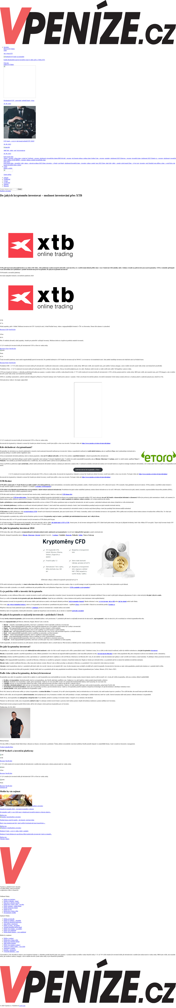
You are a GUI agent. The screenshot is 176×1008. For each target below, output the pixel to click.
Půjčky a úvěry (8, 168)
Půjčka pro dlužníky (9, 899)
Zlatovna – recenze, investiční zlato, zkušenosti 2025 (135, 158)
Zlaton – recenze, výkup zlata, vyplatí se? (16, 158)
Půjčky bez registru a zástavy (12, 945)
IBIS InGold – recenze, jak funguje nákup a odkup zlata (74, 158)
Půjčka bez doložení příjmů (11, 941)
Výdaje (6, 181)
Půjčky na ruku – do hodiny (12, 925)
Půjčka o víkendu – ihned (11, 901)
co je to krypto (103, 601)
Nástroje (6, 184)
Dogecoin (69, 535)
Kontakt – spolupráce (10, 950)
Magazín (6, 186)
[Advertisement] (88, 212)
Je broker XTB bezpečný (43, 486)
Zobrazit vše (3, 787)
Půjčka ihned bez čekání (11, 908)
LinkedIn (7, 747)
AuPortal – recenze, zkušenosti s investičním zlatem (43, 158)
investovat (154, 650)
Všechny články (4, 839)
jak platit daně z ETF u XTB (60, 522)
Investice (6, 47)
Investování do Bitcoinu (105, 653)
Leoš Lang (22, 1005)
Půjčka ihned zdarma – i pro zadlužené (15, 932)
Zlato (5, 50)
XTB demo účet (67, 494)
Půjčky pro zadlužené (10, 930)
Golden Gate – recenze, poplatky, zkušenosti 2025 (105, 158)
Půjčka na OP (8, 909)
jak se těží (112, 601)
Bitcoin (25, 535)
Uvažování (7, 182)
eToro (77, 604)
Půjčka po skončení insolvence (12, 922)
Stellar (81, 535)
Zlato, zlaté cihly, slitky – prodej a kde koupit (115, 163)
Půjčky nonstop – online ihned (12, 906)
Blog (11, 747)
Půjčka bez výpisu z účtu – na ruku (14, 904)
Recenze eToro (4, 348)
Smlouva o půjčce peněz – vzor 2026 (14, 946)
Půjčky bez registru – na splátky (13, 929)
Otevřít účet (12, 329)
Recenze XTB (4, 329)
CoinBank (35, 607)
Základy (6, 177)
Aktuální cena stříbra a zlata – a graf (158, 163)
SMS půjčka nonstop (10, 943)
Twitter (2, 747)
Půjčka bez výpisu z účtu (11, 911)
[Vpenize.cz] (88, 44)
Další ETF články (9, 64)
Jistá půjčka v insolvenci (11, 924)
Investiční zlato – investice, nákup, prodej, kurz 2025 (86, 163)
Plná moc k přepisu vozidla (11, 903)
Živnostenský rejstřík (10, 912)
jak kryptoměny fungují (76, 601)
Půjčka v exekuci (9, 938)
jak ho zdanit (122, 601)
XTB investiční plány (19, 497)
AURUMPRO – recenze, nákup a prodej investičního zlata (28, 160)
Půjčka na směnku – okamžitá (12, 920)
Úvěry (5, 166)
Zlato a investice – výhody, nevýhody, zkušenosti (56, 163)
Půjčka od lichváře (9, 919)
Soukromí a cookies (9, 948)
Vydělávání (7, 179)
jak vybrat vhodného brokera (16, 604)
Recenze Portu (4, 362)
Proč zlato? (7, 161)
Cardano (55, 535)
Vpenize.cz (111, 604)
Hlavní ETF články (9, 49)
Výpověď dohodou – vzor (11, 951)
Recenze (2, 761)
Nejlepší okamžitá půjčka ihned (13, 927)
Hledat (19, 189)
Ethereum (31, 535)
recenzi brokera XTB (30, 511)
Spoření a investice (5, 191)
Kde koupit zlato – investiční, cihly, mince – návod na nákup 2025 (23, 163)
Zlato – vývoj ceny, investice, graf (138, 163)
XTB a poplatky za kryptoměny (80, 587)
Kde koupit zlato (8, 156)
